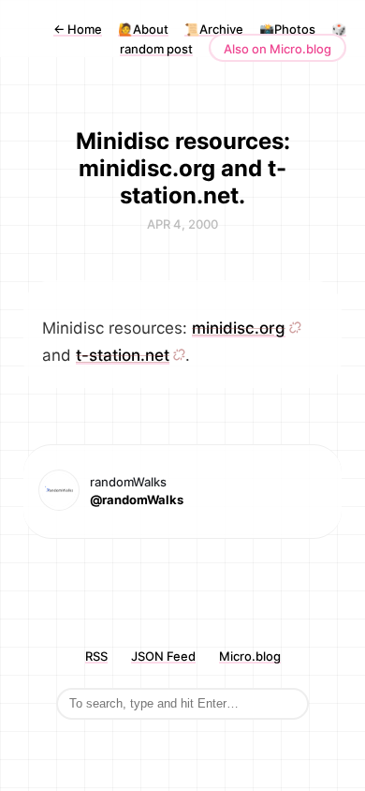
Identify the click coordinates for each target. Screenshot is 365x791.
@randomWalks (136, 499)
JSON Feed (163, 656)
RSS (96, 656)
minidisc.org (238, 328)
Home (77, 29)
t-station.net (122, 355)
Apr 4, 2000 (182, 223)
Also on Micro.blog (277, 48)
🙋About (143, 29)
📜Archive (213, 29)
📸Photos (287, 29)
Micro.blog (250, 656)
